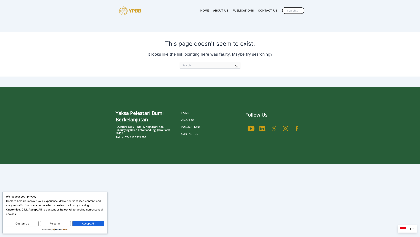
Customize (22, 223)
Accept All (88, 223)
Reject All (55, 223)
